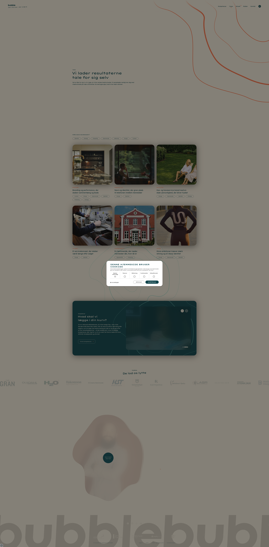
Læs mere (151, 270)
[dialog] (134, 273)
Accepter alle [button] (152, 282)
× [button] (160, 262)
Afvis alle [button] (139, 282)
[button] (114, 282)
